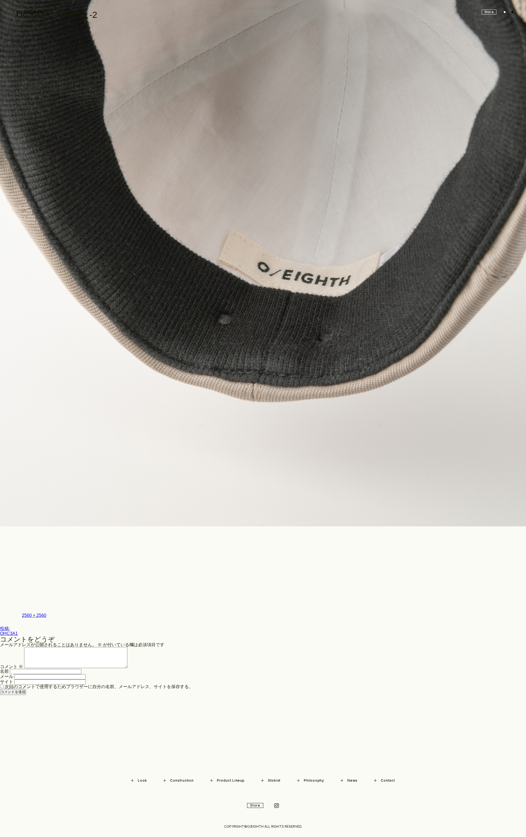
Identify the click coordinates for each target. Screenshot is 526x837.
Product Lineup (231, 780)
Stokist (274, 780)
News (352, 780)
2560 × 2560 (34, 615)
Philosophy (314, 780)
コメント (11, 666)
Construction (181, 780)
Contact (388, 780)
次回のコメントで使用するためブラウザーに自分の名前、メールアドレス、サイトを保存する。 (99, 686)
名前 (4, 671)
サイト (6, 681)
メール (6, 676)
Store (255, 805)
